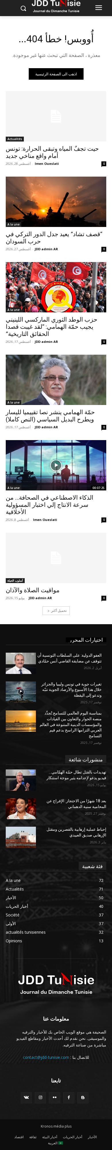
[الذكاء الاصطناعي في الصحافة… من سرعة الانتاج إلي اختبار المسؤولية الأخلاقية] (56, 465)
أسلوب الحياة (15, 580)
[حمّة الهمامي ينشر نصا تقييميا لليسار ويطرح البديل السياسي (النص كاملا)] (56, 380)
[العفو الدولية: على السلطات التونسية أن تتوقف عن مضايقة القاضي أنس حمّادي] (21, 663)
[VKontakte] (26, 1097)
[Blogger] (82, 1097)
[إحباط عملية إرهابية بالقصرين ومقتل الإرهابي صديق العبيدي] (21, 837)
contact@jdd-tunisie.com (46, 1057)
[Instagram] (40, 1097)
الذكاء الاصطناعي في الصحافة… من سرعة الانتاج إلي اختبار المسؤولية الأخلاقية (49, 504)
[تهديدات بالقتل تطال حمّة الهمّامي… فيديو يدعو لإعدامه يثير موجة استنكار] (21, 780)
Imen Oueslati (47, 163)
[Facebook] (68, 1097)
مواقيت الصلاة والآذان (32, 590)
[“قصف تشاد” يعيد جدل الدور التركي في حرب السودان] (56, 202)
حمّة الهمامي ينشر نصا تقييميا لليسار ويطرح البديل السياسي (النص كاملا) (50, 416)
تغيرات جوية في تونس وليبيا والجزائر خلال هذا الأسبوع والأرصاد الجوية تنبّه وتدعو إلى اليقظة (71, 690)
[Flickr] (54, 1097)
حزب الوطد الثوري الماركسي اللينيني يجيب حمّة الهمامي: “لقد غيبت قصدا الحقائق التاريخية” (51, 326)
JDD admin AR (46, 249)
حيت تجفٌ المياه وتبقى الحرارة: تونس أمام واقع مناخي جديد (52, 152)
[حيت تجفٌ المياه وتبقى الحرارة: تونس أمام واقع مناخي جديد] (56, 116)
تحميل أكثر (59, 610)
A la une (13, 224)
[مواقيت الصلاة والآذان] (56, 558)
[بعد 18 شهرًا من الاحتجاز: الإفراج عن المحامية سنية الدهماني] (21, 808)
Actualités (14, 139)
